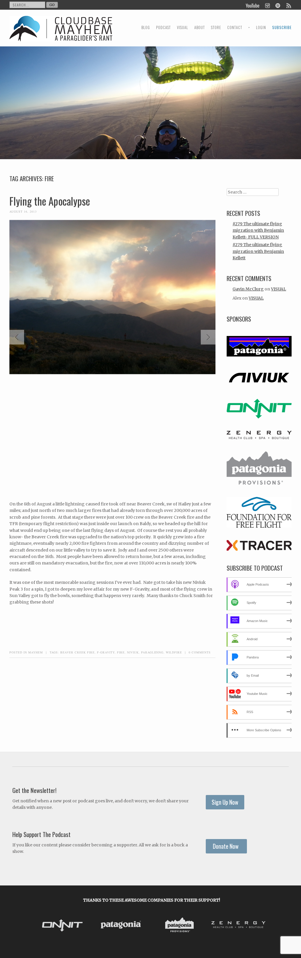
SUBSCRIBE (282, 27)
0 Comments (200, 652)
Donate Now (226, 846)
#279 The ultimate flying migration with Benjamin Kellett (258, 251)
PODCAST (163, 27)
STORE (216, 27)
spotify (277, 5)
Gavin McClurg (248, 289)
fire (121, 652)
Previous (16, 337)
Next (208, 337)
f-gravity (106, 652)
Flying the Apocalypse (49, 201)
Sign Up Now (225, 802)
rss (288, 5)
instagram (267, 5)
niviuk (133, 652)
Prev (41, 925)
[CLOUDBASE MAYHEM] (60, 34)
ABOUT (199, 27)
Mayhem (35, 652)
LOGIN (261, 27)
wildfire (174, 652)
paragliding (152, 652)
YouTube (253, 5)
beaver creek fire (77, 652)
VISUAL (182, 27)
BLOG (145, 27)
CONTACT (234, 27)
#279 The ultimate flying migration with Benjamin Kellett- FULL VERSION (258, 230)
